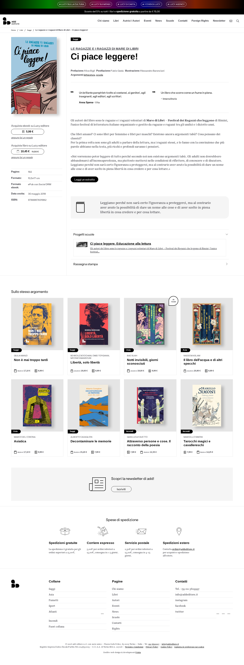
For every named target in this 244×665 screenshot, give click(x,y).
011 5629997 (153, 644)
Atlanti (53, 611)
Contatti (182, 20)
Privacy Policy (152, 647)
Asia (51, 594)
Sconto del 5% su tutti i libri (99, 11)
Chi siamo (103, 20)
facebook (180, 606)
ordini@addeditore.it (183, 549)
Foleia (138, 652)
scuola (99, 74)
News (158, 20)
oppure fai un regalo (22, 137)
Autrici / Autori (131, 20)
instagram (181, 600)
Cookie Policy (166, 647)
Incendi (53, 620)
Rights (116, 628)
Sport (52, 606)
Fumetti (53, 600)
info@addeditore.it (186, 594)
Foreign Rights (200, 20)
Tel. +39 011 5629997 (187, 589)
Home (13, 30)
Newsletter (219, 20)
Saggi (29, 30)
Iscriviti (121, 489)
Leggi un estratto (84, 179)
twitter (179, 611)
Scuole (170, 20)
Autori (116, 600)
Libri (116, 20)
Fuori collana (56, 626)
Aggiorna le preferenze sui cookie (189, 647)
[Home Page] (11, 20)
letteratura (89, 74)
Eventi (147, 20)
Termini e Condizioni (134, 647)
